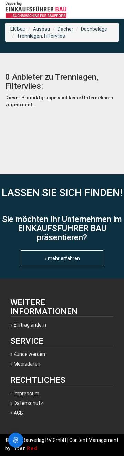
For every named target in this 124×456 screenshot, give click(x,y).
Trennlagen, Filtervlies (41, 36)
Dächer (65, 29)
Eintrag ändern (30, 325)
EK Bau (17, 29)
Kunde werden (29, 354)
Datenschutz (28, 403)
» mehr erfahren (62, 258)
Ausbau (41, 29)
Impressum (26, 393)
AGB (18, 413)
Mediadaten (27, 364)
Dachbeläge (94, 29)
